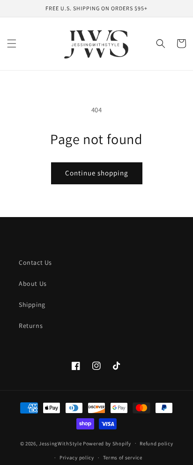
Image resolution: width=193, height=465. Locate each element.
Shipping (32, 304)
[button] (11, 43)
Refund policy (156, 443)
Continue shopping (96, 172)
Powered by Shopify (107, 443)
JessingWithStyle (60, 443)
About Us (33, 283)
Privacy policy (76, 457)
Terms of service (122, 457)
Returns (31, 325)
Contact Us (35, 262)
